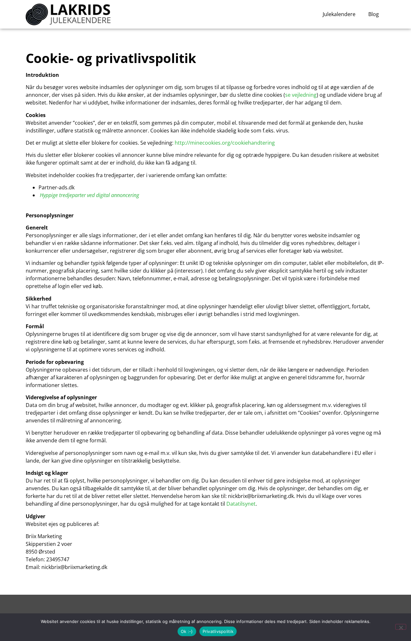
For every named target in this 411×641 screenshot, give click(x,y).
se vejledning (301, 94)
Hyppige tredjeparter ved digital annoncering (89, 195)
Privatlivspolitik (218, 631)
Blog (373, 14)
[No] (400, 627)
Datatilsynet (241, 503)
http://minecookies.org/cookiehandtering (225, 142)
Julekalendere (339, 14)
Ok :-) (187, 631)
